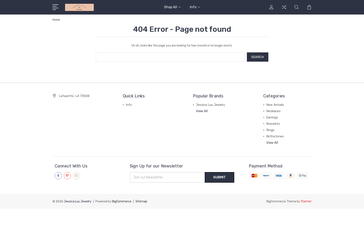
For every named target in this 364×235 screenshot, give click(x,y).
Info (193, 7)
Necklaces (273, 111)
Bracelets (273, 124)
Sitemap (141, 201)
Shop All (170, 7)
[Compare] (284, 10)
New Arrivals (275, 105)
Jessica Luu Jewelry (210, 105)
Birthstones (275, 136)
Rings (270, 130)
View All (202, 111)
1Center (306, 201)
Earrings (272, 117)
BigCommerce (121, 201)
